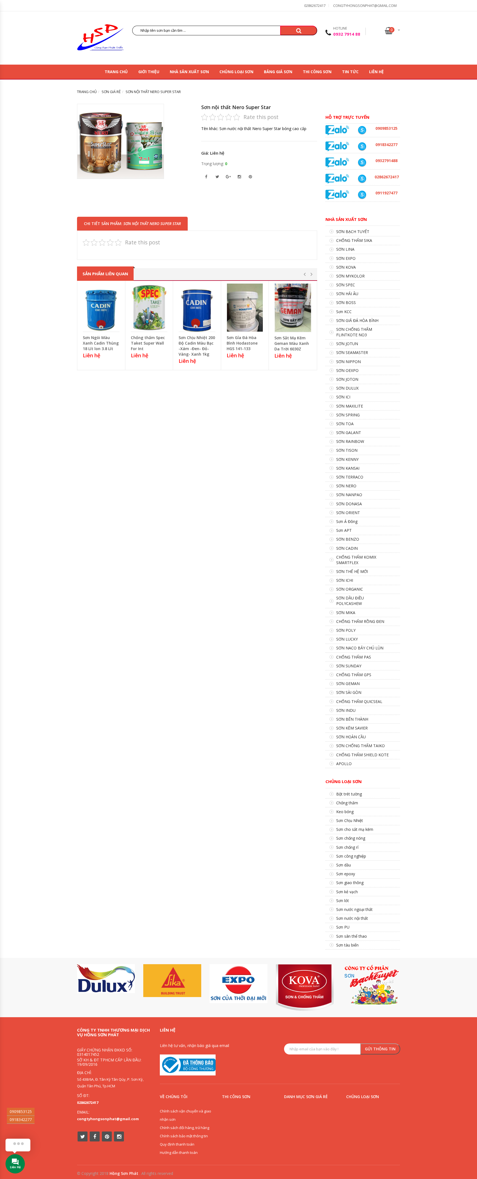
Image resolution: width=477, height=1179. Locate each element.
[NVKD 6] (362, 130)
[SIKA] (172, 980)
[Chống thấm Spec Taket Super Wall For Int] (149, 308)
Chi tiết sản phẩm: (132, 223)
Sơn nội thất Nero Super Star (236, 107)
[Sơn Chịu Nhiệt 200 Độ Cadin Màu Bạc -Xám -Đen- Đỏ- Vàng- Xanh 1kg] (197, 308)
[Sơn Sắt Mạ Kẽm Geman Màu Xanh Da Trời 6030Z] (293, 308)
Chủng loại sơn (236, 71)
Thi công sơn (317, 71)
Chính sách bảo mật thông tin (184, 1135)
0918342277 (21, 1119)
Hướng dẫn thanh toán (179, 1152)
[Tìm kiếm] (298, 30)
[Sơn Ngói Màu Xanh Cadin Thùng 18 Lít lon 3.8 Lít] (101, 308)
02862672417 (314, 5)
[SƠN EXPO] (238, 983)
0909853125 (21, 1111)
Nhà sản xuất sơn (189, 71)
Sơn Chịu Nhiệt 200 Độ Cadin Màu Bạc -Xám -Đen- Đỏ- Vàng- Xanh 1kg (197, 346)
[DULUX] (106, 978)
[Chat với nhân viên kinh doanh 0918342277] (337, 130)
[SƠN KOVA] (305, 987)
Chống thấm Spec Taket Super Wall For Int (148, 343)
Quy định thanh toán (177, 1144)
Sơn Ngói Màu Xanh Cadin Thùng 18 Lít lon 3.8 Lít (101, 343)
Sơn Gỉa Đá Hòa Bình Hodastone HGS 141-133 (242, 343)
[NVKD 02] (362, 146)
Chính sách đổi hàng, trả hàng (184, 1127)
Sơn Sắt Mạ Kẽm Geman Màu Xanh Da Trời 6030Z (291, 343)
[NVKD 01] (362, 162)
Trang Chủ (116, 71)
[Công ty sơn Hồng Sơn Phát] (100, 38)
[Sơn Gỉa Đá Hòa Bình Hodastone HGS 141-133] (245, 308)
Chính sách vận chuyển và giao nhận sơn (185, 1115)
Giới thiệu (148, 71)
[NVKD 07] (362, 195)
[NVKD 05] (362, 179)
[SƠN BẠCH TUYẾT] (371, 984)
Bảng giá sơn (278, 71)
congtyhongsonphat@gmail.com (365, 5)
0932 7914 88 (346, 34)
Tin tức (350, 71)
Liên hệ (376, 71)
